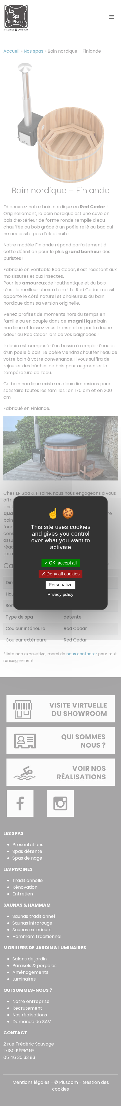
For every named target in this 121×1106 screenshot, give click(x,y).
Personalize (61, 584)
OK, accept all (62, 563)
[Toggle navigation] (112, 17)
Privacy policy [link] (60, 594)
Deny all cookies (62, 573)
